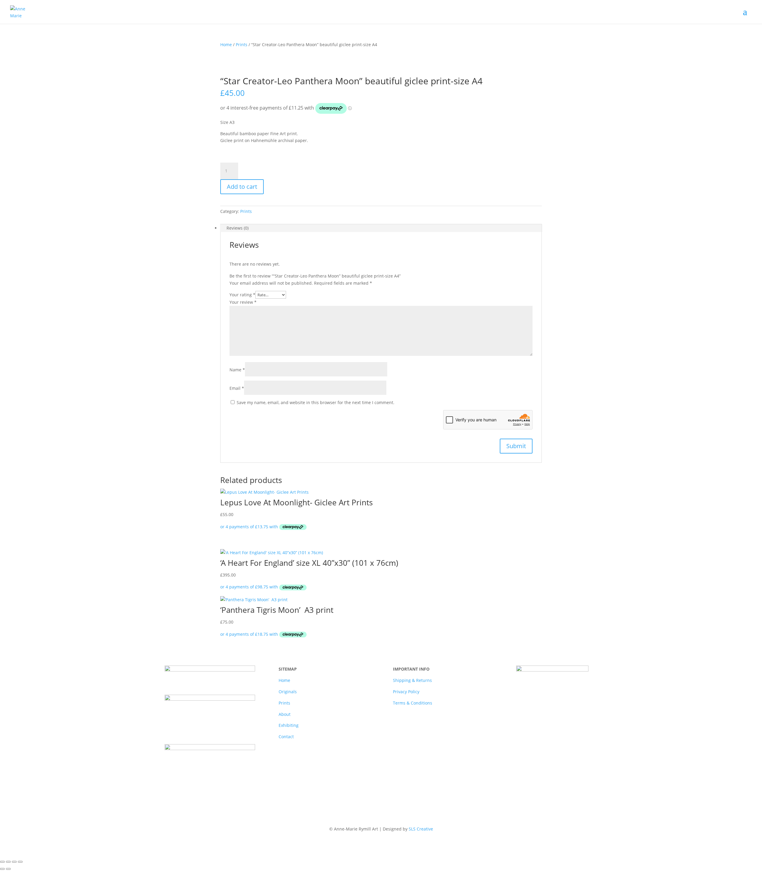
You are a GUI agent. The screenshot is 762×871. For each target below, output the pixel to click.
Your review (243, 302)
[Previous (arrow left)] (2, 869)
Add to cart (242, 187)
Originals (288, 691)
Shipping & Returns (412, 680)
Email (236, 388)
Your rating (242, 294)
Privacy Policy (406, 691)
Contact (286, 736)
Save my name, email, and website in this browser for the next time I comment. (315, 402)
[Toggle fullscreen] (8, 862)
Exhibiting (289, 725)
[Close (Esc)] (20, 862)
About (285, 714)
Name (237, 370)
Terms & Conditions (412, 703)
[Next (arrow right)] (8, 869)
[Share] (14, 862)
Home (226, 44)
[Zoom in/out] (2, 862)
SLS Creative (421, 829)
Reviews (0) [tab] (238, 228)
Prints (241, 44)
